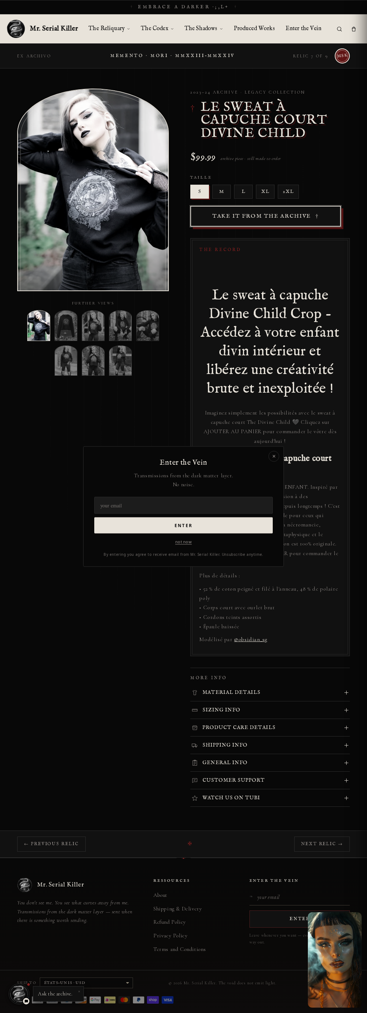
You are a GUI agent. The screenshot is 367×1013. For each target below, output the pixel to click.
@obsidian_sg (250, 639)
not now (183, 541)
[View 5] (147, 325)
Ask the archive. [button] (59, 992)
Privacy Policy (170, 935)
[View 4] (120, 325)
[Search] (339, 29)
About (160, 895)
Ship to (27, 983)
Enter (183, 525)
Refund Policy (169, 922)
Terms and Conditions (179, 949)
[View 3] (93, 325)
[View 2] (65, 325)
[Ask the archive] (19, 994)
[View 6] (65, 360)
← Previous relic (51, 844)
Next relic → (322, 844)
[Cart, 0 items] (354, 29)
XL (265, 192)
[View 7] (93, 360)
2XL (288, 192)
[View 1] (38, 325)
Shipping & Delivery (177, 908)
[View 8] (120, 360)
